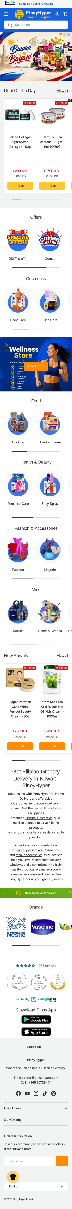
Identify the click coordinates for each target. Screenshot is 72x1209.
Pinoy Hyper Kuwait (23, 1199)
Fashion (18, 570)
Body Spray (49, 504)
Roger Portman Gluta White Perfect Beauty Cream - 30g (20, 709)
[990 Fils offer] (18, 239)
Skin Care (50, 320)
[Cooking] (18, 423)
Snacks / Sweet (50, 442)
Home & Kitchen (50, 631)
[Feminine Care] (18, 484)
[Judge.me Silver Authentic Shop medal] (17, 982)
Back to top (34, 1047)
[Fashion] (18, 550)
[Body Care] (18, 300)
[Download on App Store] (36, 1031)
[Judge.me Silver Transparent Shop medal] (36, 982)
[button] (65, 14)
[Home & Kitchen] (50, 611)
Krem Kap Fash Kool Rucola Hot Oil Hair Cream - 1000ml (52, 709)
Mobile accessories (29, 855)
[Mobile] (18, 611)
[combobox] (36, 25)
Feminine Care (18, 504)
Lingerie (50, 570)
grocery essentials (29, 850)
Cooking (18, 442)
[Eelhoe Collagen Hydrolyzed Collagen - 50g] (20, 115)
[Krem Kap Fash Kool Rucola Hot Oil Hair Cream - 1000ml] (52, 680)
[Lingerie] (50, 550)
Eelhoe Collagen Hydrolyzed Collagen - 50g (20, 142)
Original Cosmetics (38, 818)
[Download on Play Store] (36, 1019)
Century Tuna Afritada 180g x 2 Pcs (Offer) (52, 142)
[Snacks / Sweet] (50, 423)
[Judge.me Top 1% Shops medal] (55, 982)
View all (62, 91)
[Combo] (50, 239)
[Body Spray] (50, 484)
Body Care (18, 320)
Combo (50, 259)
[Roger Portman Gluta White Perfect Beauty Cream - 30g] (20, 680)
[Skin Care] (50, 300)
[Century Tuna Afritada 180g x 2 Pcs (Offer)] (52, 115)
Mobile (18, 631)
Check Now (36, 366)
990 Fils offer (18, 259)
